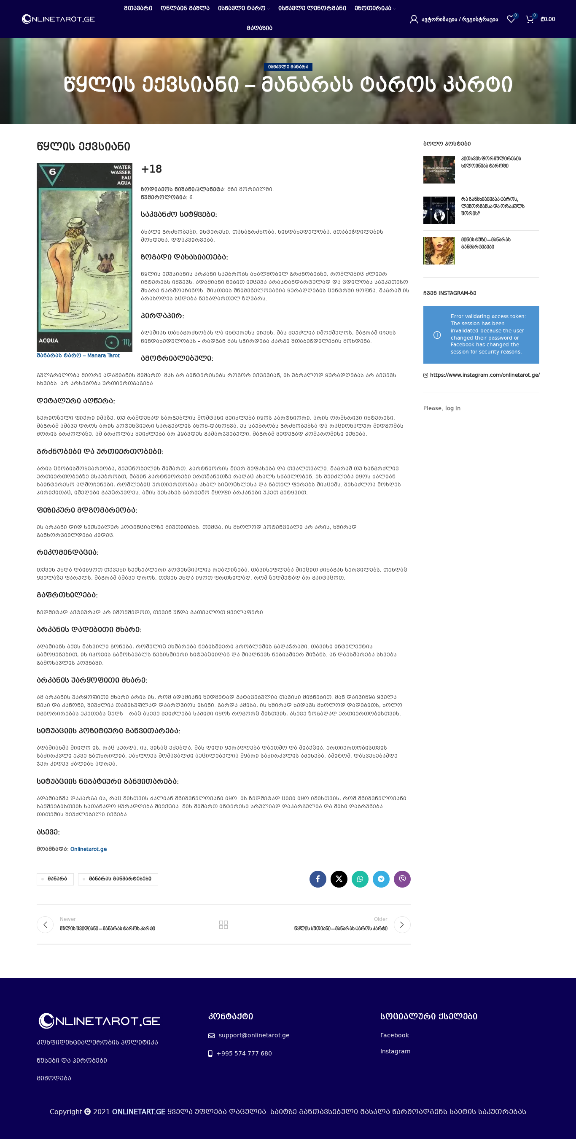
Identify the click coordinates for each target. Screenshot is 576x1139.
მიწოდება (54, 1078)
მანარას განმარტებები (120, 879)
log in (452, 409)
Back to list (223, 924)
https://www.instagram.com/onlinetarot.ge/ (485, 375)
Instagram (395, 1051)
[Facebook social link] (318, 879)
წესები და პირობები (72, 1061)
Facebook (394, 1035)
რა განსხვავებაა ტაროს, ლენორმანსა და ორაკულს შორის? (493, 207)
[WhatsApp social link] (360, 879)
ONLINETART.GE (138, 1112)
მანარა (57, 879)
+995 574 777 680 (244, 1053)
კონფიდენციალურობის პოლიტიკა (97, 1042)
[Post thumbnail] (439, 170)
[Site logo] (59, 19)
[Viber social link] (402, 879)
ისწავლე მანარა (288, 67)
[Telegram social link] (381, 879)
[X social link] (339, 879)
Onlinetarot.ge (88, 849)
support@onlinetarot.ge (254, 1035)
